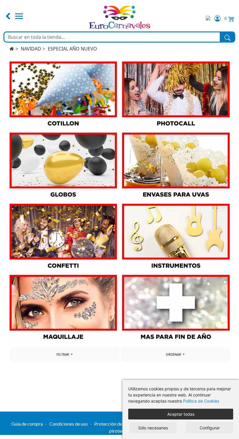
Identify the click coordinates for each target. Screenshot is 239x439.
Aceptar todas (180, 414)
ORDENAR (174, 354)
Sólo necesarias (153, 427)
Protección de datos (114, 423)
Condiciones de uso (68, 423)
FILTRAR (63, 354)
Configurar (210, 427)
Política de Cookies (201, 400)
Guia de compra (27, 423)
